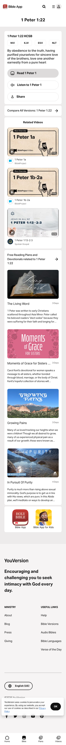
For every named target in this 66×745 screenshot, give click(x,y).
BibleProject (20, 163)
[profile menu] (56, 6)
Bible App (20, 527)
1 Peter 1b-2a (25, 199)
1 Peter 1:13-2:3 (27, 240)
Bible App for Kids (43, 527)
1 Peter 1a (23, 159)
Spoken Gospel (22, 244)
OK (55, 706)
